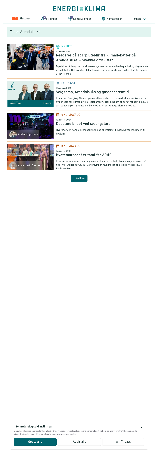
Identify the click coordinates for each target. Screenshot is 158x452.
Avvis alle (79, 442)
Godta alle (35, 442)
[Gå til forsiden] (79, 8)
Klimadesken (114, 19)
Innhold (137, 19)
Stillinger (50, 19)
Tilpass (126, 442)
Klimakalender (81, 18)
